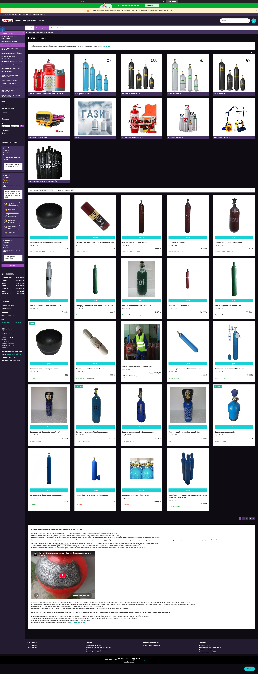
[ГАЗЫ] (95, 118)
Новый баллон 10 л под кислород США (92, 495)
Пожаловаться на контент (125, 660)
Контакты (60, 28)
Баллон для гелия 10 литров (180, 242)
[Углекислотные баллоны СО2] (141, 75)
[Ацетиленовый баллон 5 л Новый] (95, 342)
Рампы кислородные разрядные (8, 91)
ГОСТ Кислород (32, 645)
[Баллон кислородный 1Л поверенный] (141, 405)
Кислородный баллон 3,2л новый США (184, 432)
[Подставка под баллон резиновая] (49, 342)
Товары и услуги (41, 28)
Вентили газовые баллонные (11, 65)
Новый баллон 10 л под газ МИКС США (45, 306)
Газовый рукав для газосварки (12, 61)
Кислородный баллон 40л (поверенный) (46, 495)
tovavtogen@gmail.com (13, 354)
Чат (251, 669)
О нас (52, 28)
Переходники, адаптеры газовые (10, 49)
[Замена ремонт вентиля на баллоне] (141, 342)
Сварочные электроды (9, 80)
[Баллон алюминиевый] (188, 118)
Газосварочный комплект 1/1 (10, 257)
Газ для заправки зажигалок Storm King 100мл (95, 242)
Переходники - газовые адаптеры (210, 647)
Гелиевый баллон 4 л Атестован (228, 242)
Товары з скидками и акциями (152, 645)
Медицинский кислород (93, 645)
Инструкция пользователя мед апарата (98, 647)
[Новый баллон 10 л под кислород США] (95, 468)
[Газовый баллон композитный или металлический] (49, 75)
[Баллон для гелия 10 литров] (188, 216)
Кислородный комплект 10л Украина (230, 369)
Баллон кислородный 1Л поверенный (138, 432)
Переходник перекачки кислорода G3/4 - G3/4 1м (13, 166)
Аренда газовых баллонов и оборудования (11, 95)
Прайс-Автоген (32, 647)
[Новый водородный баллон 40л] (234, 279)
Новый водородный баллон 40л (228, 306)
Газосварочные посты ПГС (207, 652)
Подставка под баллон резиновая (44, 369)
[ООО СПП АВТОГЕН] (7, 20)
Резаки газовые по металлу (11, 68)
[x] (253, 53)
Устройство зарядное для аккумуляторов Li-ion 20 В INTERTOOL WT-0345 (13, 194)
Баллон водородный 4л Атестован (136, 306)
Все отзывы (13, 265)
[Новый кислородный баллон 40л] (141, 468)
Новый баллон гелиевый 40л (180, 306)
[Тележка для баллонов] (234, 118)
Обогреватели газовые (9, 41)
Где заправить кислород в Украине (97, 649)
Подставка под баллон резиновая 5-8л (46, 242)
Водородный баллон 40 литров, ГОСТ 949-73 (94, 306)
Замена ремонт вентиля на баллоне (137, 367)
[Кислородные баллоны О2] (95, 75)
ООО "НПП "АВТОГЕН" (77, 622)
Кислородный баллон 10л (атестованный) (186, 369)
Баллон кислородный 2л (225, 432)
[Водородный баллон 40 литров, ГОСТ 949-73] (95, 279)
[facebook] (251, 53)
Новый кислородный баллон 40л (135, 495)
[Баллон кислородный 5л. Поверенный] (95, 405)
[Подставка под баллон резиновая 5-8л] (49, 216)
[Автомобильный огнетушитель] (141, 118)
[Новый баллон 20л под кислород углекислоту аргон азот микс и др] (188, 468)
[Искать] (247, 20)
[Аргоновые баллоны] (188, 75)
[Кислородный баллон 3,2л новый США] (188, 405)
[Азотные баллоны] (234, 75)
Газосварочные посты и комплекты (9, 57)
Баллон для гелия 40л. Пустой (134, 242)
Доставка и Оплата (8, 108)
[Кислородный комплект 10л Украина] (234, 342)
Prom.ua (138, 658)
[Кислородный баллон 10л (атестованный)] (188, 342)
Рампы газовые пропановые (11, 87)
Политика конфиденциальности (143, 660)
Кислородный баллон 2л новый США (45, 432)
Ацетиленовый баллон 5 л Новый (90, 369)
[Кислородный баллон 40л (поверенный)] (49, 468)
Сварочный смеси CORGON (94, 652)
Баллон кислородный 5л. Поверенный (92, 432)
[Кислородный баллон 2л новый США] (49, 405)
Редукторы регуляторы (206, 649)
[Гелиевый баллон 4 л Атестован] (234, 216)
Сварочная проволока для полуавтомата (10, 75)
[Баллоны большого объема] (49, 118)
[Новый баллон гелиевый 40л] (188, 279)
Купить (49, 237)
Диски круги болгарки (9, 83)
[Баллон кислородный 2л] (234, 405)
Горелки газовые (7, 72)
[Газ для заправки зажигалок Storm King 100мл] (95, 216)
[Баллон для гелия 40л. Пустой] (141, 216)
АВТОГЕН (30, 28)
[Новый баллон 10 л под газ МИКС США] (49, 279)
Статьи (4, 112)
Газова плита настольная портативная (10, 37)
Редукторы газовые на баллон (12, 53)
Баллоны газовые (7, 45)
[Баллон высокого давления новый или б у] (49, 162)
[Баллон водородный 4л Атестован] (141, 279)
